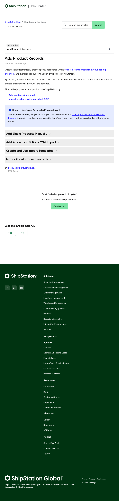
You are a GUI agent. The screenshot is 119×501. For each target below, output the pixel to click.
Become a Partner (52, 374)
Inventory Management (54, 298)
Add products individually (23, 95)
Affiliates (48, 430)
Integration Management (55, 324)
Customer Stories (52, 397)
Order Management (53, 293)
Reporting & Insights (53, 319)
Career (47, 420)
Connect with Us (51, 448)
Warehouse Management (55, 303)
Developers (49, 425)
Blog (46, 392)
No (22, 232)
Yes (10, 232)
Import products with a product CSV (29, 99)
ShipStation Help (13, 22)
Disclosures (101, 479)
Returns (47, 313)
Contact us (59, 206)
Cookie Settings (89, 483)
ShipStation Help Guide (35, 22)
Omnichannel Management (56, 287)
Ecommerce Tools (52, 368)
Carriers (47, 347)
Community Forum (52, 407)
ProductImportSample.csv (21, 167)
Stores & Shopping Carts (55, 353)
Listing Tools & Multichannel (56, 363)
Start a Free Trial (51, 443)
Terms (85, 479)
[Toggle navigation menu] (112, 5)
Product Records (16, 26)
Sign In (47, 453)
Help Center (49, 402)
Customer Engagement (54, 308)
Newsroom (49, 386)
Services (47, 329)
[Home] (15, 6)
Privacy (92, 479)
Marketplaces (50, 358)
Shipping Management (54, 282)
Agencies (48, 342)
